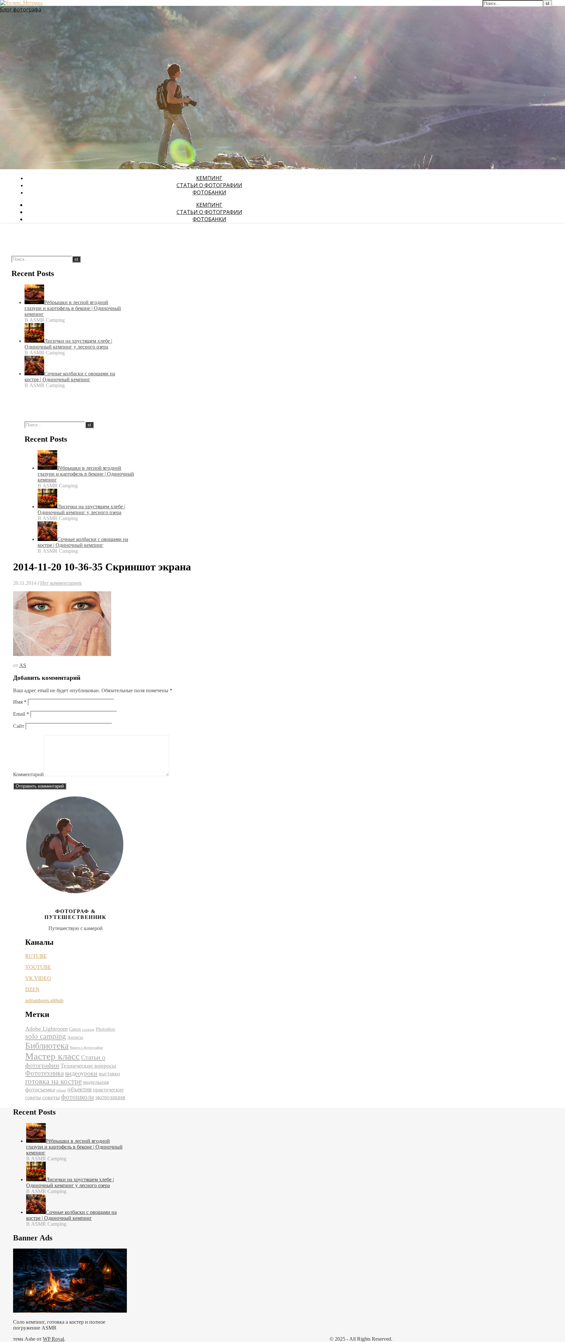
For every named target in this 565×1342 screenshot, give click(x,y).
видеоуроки (81, 1073)
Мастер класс (52, 1056)
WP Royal (53, 1339)
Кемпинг (209, 178)
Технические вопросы (88, 1065)
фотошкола (77, 1097)
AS (22, 665)
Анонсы (75, 1037)
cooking (88, 1029)
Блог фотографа (20, 9)
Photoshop (105, 1029)
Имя (19, 702)
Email (21, 714)
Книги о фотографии (86, 1047)
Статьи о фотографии (209, 185)
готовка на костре (53, 1081)
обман (61, 1090)
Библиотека (47, 1046)
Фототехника (44, 1073)
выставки (109, 1073)
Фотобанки (209, 192)
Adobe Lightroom (46, 1028)
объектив (79, 1089)
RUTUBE (36, 956)
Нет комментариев (61, 583)
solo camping (45, 1036)
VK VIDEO (38, 978)
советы (51, 1097)
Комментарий (28, 774)
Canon (75, 1029)
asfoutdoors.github (44, 1000)
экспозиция (110, 1097)
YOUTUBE (38, 967)
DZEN (32, 989)
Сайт (18, 726)
